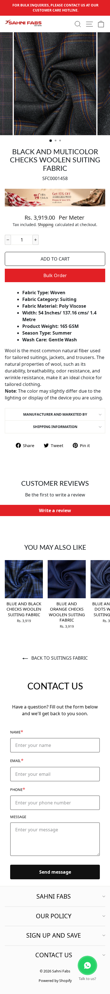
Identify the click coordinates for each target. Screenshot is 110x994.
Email (16, 760)
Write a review (55, 510)
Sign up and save (53, 935)
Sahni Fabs (53, 896)
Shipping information (55, 426)
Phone (17, 789)
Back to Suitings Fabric (59, 658)
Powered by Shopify (55, 980)
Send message (55, 872)
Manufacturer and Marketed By (55, 414)
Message (18, 816)
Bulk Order (55, 275)
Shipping (45, 224)
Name (16, 731)
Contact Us (53, 955)
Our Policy (53, 916)
